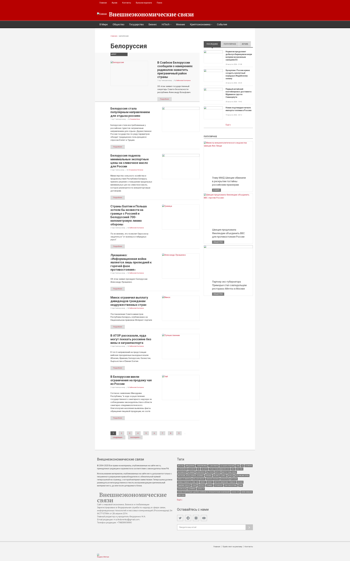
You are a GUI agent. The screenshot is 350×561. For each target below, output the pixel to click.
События (222, 24)
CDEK (194, 485)
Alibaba (191, 472)
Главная (103, 3)
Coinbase (191, 489)
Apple (217, 472)
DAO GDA (181, 495)
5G (198, 469)
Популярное (230, 44)
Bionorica (225, 479)
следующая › (118, 437)
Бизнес (153, 24)
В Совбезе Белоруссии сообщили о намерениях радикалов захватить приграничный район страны (174, 70)
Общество (118, 24)
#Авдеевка (190, 466)
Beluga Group (199, 479)
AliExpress (200, 472)
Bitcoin (234, 479)
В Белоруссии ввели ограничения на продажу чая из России (131, 380)
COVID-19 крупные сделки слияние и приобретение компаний (204, 492)
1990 (237, 466)
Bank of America (184, 479)
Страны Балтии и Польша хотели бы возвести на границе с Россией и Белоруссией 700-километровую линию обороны (128, 215)
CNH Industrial (231, 485)
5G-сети (205, 469)
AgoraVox (182, 472)
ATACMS (208, 475)
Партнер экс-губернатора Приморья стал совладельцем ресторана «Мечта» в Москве (229, 285)
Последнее (214, 44)
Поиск (159, 3)
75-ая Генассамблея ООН (220, 469)
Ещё (228, 125)
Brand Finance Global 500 (188, 482)
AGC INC (240, 469)
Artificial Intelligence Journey (190, 475)
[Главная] (102, 13)
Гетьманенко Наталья (136, 170)
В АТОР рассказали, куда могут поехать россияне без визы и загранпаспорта (130, 339)
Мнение (180, 24)
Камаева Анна (135, 119)
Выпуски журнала (144, 3)
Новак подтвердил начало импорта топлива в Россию (239, 109)
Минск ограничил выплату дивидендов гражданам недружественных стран (129, 301)
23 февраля (182, 469)
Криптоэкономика (200, 24)
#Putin (180, 466)
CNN (240, 485)
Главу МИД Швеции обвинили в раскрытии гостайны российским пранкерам (229, 181)
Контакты (126, 3)
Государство (136, 24)
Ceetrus (201, 485)
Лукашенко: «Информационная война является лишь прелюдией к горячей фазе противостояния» (131, 262)
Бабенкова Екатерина (183, 80)
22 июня (248, 466)
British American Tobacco (225, 482)
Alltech (210, 472)
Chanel (209, 485)
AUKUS (230, 475)
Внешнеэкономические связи (151, 14)
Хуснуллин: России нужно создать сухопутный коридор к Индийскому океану (238, 74)
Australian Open (242, 475)
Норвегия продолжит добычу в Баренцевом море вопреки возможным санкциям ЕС (239, 55)
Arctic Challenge (229, 472)
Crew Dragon (246, 492)
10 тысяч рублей (227, 466)
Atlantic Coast (220, 475)
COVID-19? (235, 492)
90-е (233, 469)
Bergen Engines (213, 479)
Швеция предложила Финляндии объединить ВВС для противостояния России (228, 233)
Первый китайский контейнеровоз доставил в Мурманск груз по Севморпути (238, 93)
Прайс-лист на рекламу (232, 546)
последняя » (135, 437)
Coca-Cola (182, 489)
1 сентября (213, 466)
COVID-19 (200, 489)
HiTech (166, 24)
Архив (114, 3)
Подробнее (164, 99)
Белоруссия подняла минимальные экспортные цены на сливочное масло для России (129, 161)
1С (242, 466)
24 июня (192, 469)
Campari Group (184, 485)
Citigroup (219, 485)
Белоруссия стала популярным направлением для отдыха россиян (130, 112)
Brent (203, 482)
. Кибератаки (201, 466)
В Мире (104, 24)
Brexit (209, 482)
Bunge (240, 482)
